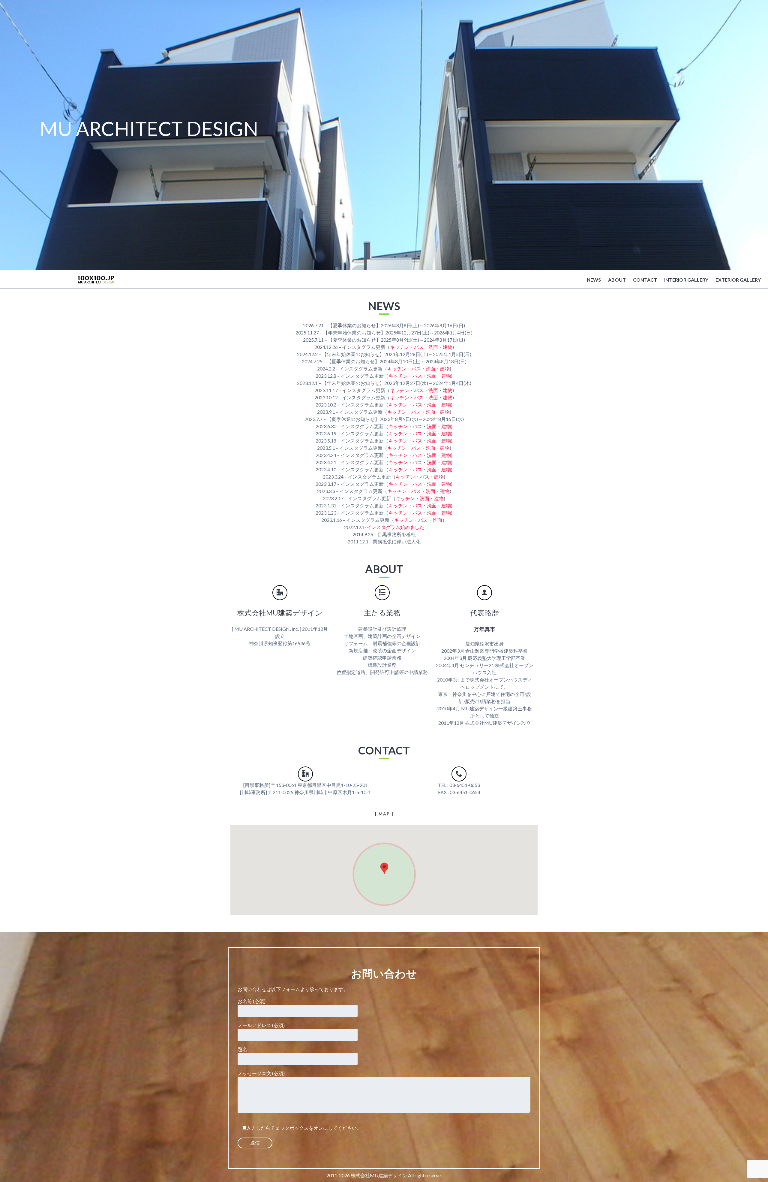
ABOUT (617, 280)
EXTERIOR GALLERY (738, 280)
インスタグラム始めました (395, 527)
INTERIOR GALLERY (686, 280)
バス (419, 347)
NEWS (594, 280)
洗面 (433, 347)
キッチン (399, 347)
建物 (447, 347)
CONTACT (645, 280)
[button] (384, 868)
